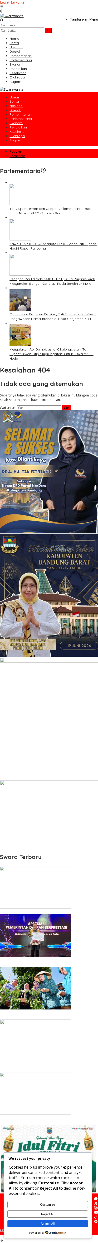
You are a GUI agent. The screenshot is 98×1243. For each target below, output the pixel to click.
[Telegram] (96, 1222)
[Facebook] (96, 1199)
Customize (47, 1204)
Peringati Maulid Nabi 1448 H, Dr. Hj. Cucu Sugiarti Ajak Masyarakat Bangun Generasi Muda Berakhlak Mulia (52, 281)
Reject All (47, 1214)
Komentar (17, 156)
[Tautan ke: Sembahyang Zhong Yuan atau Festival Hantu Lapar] (35, 907)
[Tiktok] (95, 1217)
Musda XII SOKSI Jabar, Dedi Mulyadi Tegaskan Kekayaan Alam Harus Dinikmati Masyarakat (45, 1120)
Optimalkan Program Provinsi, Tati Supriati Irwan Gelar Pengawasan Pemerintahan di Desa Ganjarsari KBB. (53, 316)
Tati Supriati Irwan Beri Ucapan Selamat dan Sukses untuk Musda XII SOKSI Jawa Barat (50, 210)
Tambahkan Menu (84, 19)
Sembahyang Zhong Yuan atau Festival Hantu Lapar (41, 912)
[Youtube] (96, 1212)
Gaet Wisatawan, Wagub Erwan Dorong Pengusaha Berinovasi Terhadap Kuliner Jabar (41, 1067)
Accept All (48, 1224)
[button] (48, 30)
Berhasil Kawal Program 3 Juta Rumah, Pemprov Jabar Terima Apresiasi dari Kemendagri (44, 962)
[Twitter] (96, 1203)
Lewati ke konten (13, 2)
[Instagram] (96, 1208)
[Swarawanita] (12, 16)
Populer (15, 151)
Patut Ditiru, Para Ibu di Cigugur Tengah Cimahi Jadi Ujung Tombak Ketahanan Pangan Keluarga (46, 1015)
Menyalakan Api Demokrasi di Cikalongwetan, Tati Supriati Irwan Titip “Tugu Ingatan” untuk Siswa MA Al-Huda (51, 354)
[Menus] (1, 7)
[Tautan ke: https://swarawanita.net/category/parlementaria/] (43, 170)
